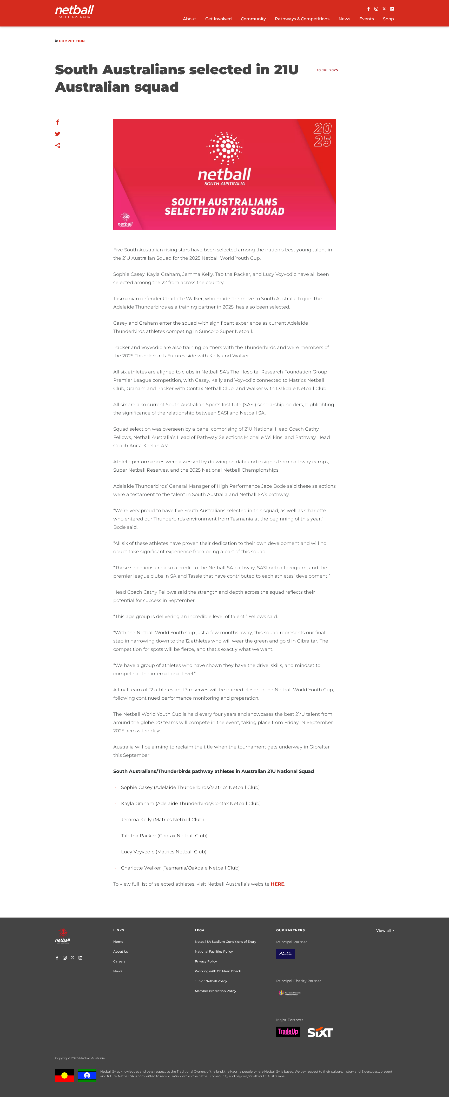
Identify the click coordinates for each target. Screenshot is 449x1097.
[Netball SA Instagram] (376, 9)
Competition (72, 41)
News (117, 971)
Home (118, 942)
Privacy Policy (206, 961)
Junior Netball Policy (211, 981)
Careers (119, 961)
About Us (120, 951)
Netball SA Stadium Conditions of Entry (225, 942)
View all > (385, 930)
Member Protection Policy (215, 991)
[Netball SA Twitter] (384, 9)
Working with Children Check (218, 971)
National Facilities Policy (214, 951)
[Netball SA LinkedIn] (392, 9)
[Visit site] (289, 958)
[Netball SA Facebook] (369, 9)
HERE (277, 884)
